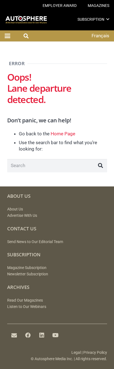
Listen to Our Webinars (26, 306)
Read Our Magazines (25, 300)
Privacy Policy (95, 352)
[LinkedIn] (42, 335)
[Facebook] (28, 335)
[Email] (14, 335)
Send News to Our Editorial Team (35, 241)
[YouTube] (56, 335)
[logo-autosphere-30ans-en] (26, 19)
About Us (15, 209)
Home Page (63, 133)
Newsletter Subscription (27, 274)
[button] (107, 19)
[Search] (100, 165)
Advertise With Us (22, 215)
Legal (76, 352)
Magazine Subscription (26, 267)
